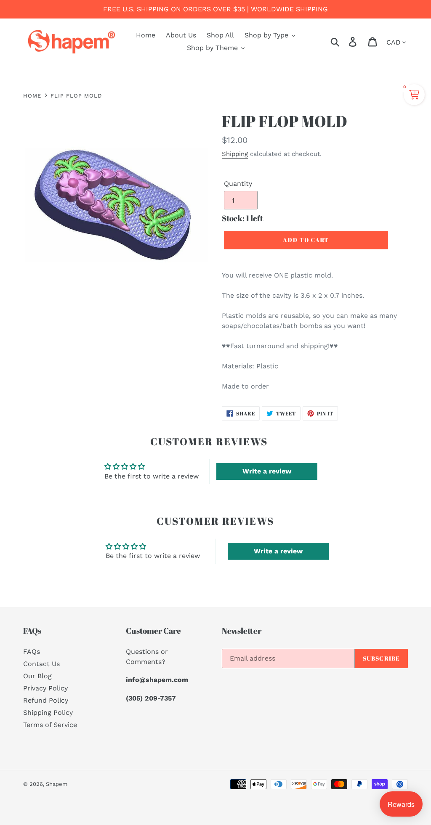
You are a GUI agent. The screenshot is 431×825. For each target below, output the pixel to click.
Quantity (238, 184)
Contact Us (41, 664)
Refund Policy (45, 700)
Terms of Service (50, 725)
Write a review (266, 471)
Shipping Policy (48, 713)
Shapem (56, 784)
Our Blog (37, 676)
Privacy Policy (45, 688)
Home (32, 96)
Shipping (235, 154)
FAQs (31, 652)
